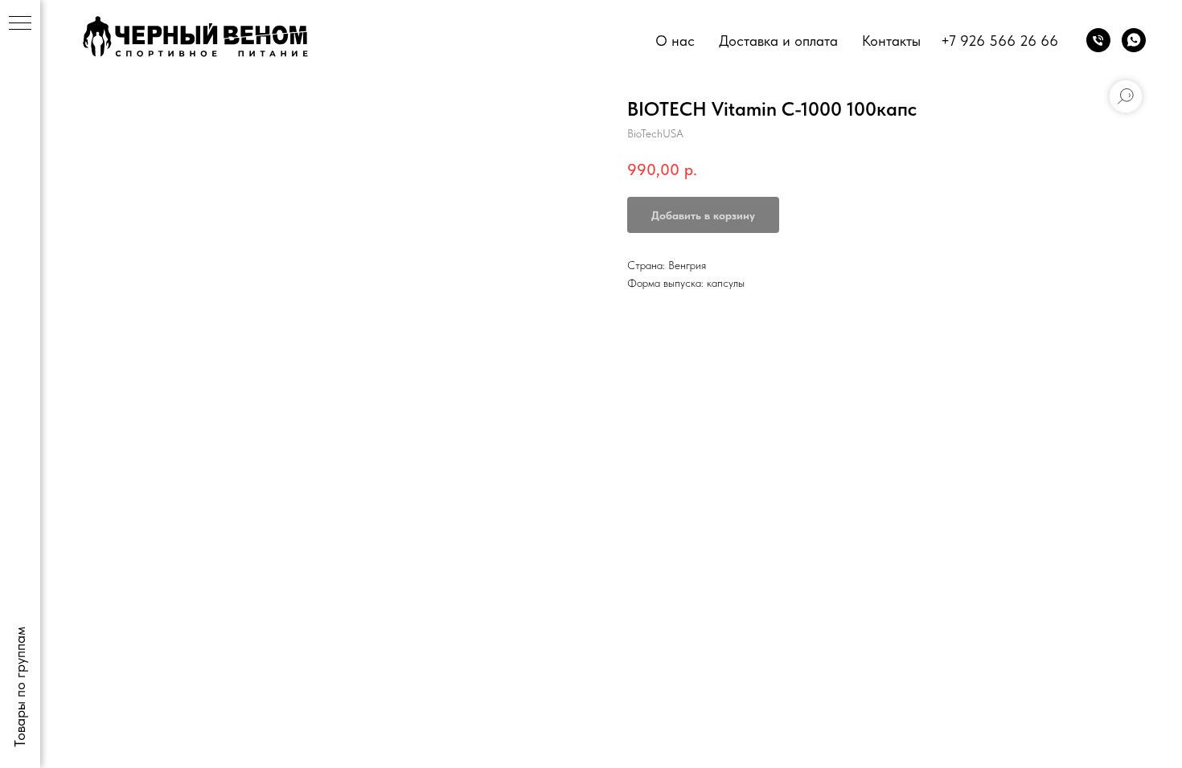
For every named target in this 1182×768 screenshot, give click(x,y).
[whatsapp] (1134, 40)
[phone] (1098, 40)
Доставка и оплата (778, 40)
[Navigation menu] (20, 24)
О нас (675, 40)
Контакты (891, 40)
